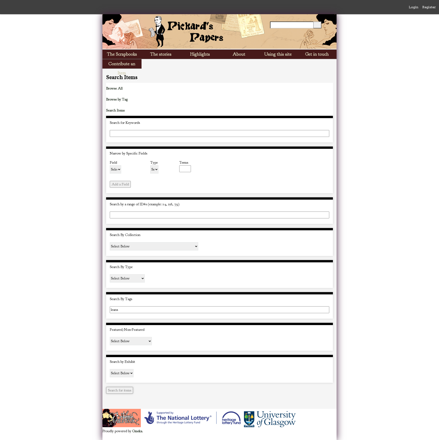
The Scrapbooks (122, 54)
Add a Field (120, 184)
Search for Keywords (125, 122)
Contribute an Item (121, 64)
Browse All (114, 88)
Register (429, 7)
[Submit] (317, 25)
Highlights (200, 54)
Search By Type (121, 267)
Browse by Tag (117, 99)
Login (413, 7)
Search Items (115, 110)
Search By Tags (121, 299)
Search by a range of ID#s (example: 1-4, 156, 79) (144, 204)
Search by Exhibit (122, 361)
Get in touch (317, 54)
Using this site (278, 54)
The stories (160, 54)
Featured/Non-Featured (127, 329)
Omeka (137, 431)
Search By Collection (125, 235)
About (239, 54)
